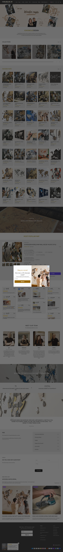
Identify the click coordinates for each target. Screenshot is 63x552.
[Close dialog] (48, 266)
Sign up (22, 281)
